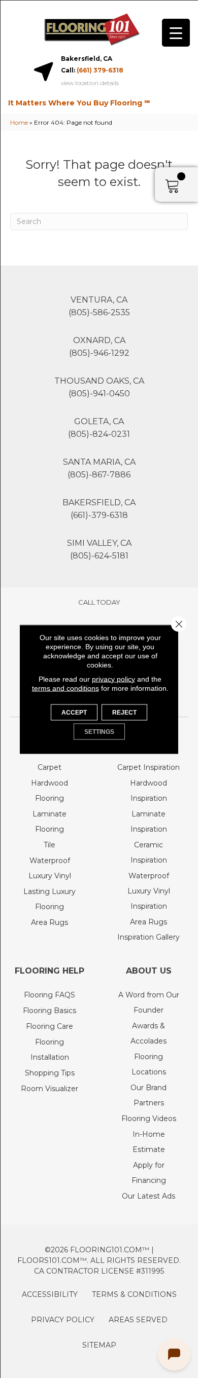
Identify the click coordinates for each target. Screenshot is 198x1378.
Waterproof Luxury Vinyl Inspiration (148, 891)
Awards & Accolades (148, 1033)
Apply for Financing (148, 1173)
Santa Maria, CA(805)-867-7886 (99, 468)
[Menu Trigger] (176, 33)
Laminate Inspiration (148, 821)
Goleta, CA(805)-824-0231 (99, 428)
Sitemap (99, 1345)
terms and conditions (65, 688)
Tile (49, 844)
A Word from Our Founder (148, 1002)
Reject (124, 712)
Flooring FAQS (49, 994)
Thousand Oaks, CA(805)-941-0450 (99, 387)
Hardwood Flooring (49, 790)
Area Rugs (49, 922)
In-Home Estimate (149, 1142)
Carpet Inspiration (148, 767)
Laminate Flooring (49, 821)
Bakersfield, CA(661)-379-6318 (99, 509)
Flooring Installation (49, 1049)
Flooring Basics (49, 1010)
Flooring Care (49, 1026)
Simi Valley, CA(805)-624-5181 (99, 549)
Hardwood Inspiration (148, 790)
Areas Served (138, 1319)
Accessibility (50, 1294)
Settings (99, 731)
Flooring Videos (148, 1118)
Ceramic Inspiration (148, 852)
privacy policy (113, 679)
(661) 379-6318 (100, 70)
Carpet (49, 767)
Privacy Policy (62, 1319)
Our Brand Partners (148, 1095)
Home (19, 122)
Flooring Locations (148, 1064)
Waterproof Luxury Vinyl (49, 868)
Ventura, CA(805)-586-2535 (99, 306)
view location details (90, 83)
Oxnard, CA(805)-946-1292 (99, 347)
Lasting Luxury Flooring (49, 899)
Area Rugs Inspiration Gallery (148, 929)
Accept (74, 712)
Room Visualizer (49, 1088)
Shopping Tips (50, 1072)
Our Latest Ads (148, 1196)
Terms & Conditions (134, 1294)
